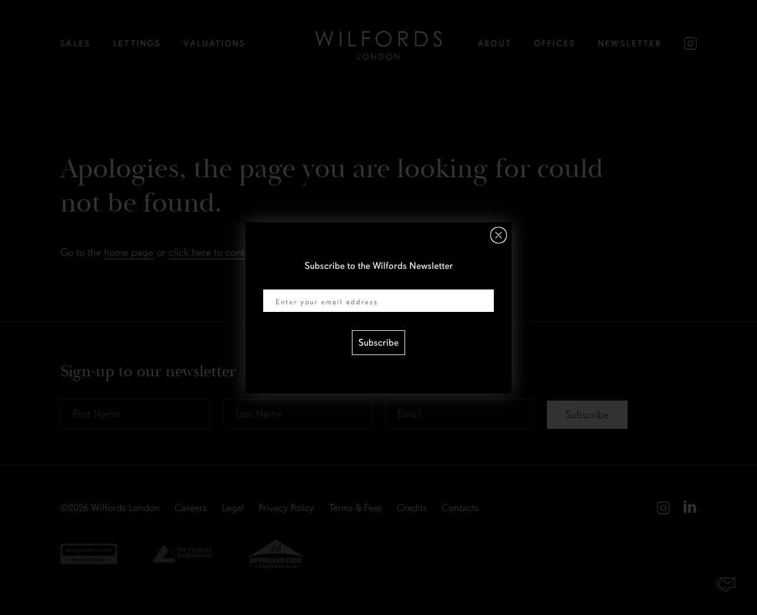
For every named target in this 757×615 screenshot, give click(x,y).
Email (274, 282)
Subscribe (378, 343)
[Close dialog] (498, 235)
